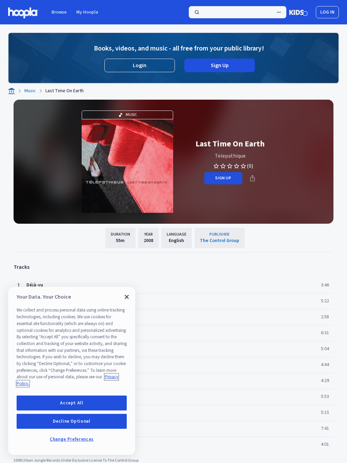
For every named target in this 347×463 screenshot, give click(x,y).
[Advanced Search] (278, 12)
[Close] (126, 296)
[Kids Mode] (298, 12)
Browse (59, 12)
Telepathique (230, 156)
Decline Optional (71, 421)
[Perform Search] (237, 12)
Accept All (71, 403)
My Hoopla (87, 12)
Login (139, 65)
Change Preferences (72, 439)
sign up (223, 178)
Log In (327, 12)
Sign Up (220, 65)
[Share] (252, 178)
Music (30, 90)
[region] (71, 371)
